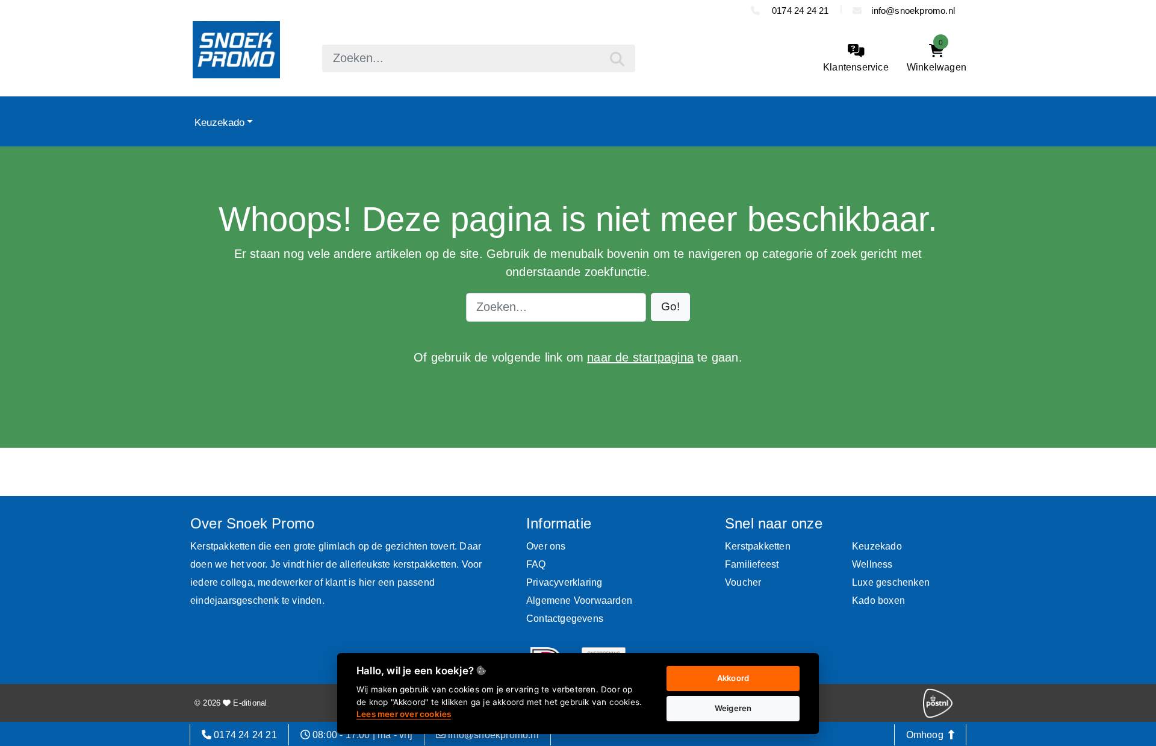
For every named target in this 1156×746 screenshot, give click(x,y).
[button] (670, 307)
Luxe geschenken (891, 582)
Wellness (872, 564)
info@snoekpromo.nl (913, 10)
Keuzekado (219, 122)
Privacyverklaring (564, 582)
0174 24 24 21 (799, 10)
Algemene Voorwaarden (579, 600)
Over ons (546, 546)
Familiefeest (751, 564)
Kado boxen (878, 600)
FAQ (536, 564)
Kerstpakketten (758, 546)
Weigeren (733, 708)
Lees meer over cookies (403, 714)
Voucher (743, 582)
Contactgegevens (564, 618)
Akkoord (733, 678)
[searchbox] (478, 58)
